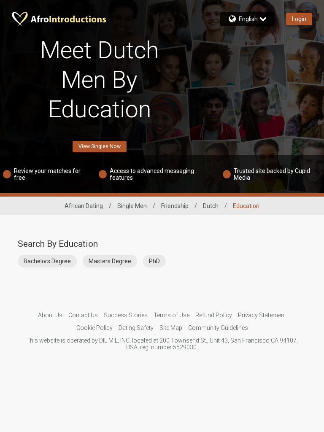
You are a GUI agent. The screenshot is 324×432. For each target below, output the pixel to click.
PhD (154, 261)
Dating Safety (136, 327)
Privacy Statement (262, 315)
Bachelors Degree (47, 261)
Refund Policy (213, 315)
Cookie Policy (94, 327)
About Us (50, 315)
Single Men (132, 205)
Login (299, 19)
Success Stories (126, 315)
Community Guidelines (218, 327)
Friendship (175, 205)
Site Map (170, 327)
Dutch (211, 205)
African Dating (84, 205)
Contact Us (83, 315)
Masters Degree (110, 261)
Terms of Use (171, 315)
